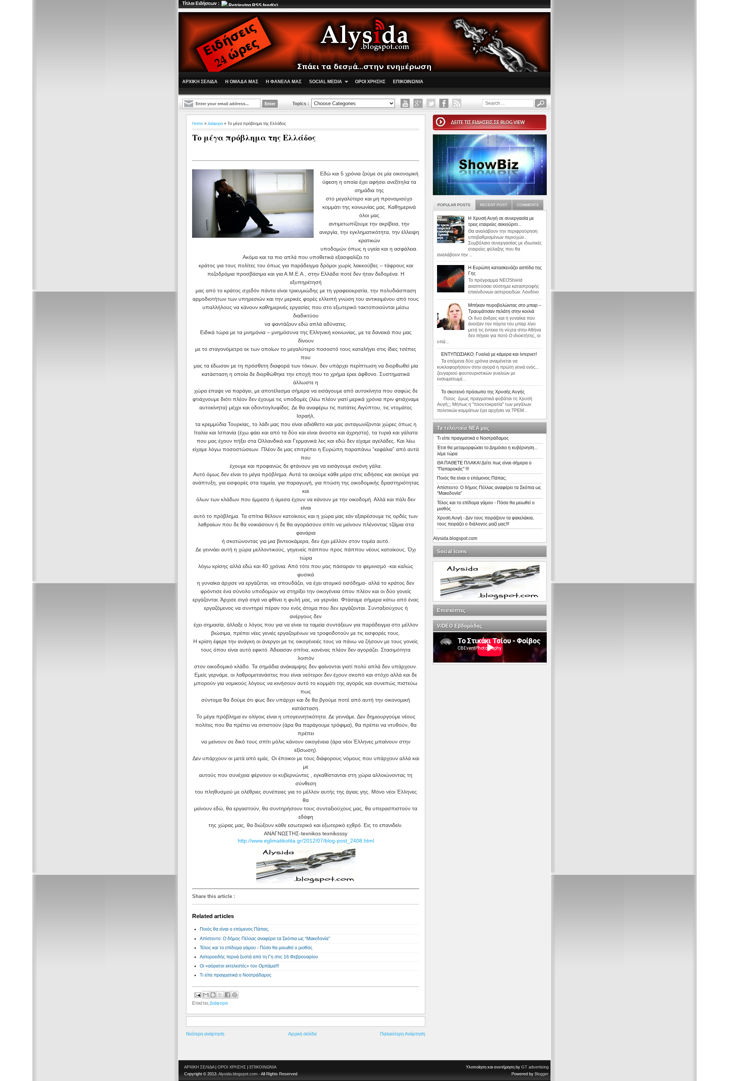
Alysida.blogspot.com (455, 538)
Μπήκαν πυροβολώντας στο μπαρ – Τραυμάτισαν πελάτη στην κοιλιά (504, 308)
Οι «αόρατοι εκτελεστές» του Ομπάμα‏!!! (239, 966)
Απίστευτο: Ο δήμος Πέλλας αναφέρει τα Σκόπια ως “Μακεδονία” (265, 938)
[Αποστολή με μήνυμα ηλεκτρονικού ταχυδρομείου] (206, 995)
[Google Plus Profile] (418, 103)
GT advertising (535, 1067)
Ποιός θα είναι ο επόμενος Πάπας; (234, 929)
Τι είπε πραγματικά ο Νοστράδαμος (235, 975)
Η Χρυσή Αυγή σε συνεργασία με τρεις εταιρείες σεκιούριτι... (501, 221)
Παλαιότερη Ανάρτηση (402, 1034)
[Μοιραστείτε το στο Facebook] (227, 995)
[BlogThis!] (213, 995)
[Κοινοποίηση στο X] (220, 995)
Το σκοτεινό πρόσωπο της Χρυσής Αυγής (483, 392)
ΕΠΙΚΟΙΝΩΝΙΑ (262, 1067)
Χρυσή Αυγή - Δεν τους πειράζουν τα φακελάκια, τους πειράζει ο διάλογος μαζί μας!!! (485, 521)
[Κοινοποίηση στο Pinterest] (234, 995)
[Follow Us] (431, 103)
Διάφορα (215, 123)
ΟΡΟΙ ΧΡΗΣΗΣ (232, 1067)
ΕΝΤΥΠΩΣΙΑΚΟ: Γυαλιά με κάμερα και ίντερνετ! (489, 354)
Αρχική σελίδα (302, 1034)
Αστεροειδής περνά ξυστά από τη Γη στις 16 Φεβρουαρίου (259, 956)
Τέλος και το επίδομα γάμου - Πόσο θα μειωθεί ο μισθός (256, 947)
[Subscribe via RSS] (456, 103)
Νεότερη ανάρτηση (205, 1034)
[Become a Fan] (443, 103)
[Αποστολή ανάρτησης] (197, 994)
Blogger (542, 1074)
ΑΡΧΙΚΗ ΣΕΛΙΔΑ (199, 1067)
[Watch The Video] (405, 103)
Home (197, 123)
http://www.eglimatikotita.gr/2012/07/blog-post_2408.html (306, 841)
